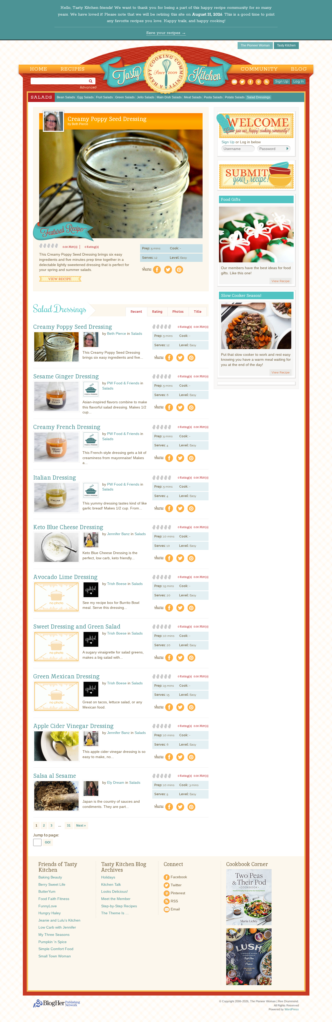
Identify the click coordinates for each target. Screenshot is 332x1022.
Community (259, 69)
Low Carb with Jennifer (57, 927)
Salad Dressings (258, 97)
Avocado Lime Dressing (65, 577)
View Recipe (60, 279)
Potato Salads (235, 97)
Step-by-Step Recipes (119, 906)
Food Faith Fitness (53, 899)
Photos (178, 312)
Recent (136, 312)
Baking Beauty (50, 877)
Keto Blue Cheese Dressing (68, 527)
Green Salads (125, 97)
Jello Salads (145, 97)
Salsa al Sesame (54, 776)
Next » (81, 825)
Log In (298, 81)
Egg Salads (85, 97)
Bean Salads (66, 97)
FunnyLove (47, 906)
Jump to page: (46, 835)
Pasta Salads (213, 97)
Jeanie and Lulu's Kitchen (59, 920)
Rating (157, 312)
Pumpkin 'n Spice (52, 942)
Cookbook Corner (247, 864)
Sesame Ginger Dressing (66, 376)
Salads (41, 97)
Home (38, 69)
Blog (299, 69)
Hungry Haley (49, 913)
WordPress (292, 1009)
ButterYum (47, 891)
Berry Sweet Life (51, 884)
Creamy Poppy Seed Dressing (107, 119)
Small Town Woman (54, 956)
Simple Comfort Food (55, 949)
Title (198, 312)
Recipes (72, 69)
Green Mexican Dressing (66, 676)
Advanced (88, 87)
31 (69, 825)
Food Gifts (230, 199)
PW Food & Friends (123, 383)
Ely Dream (115, 782)
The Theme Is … (115, 913)
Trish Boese (117, 584)
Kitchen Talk (111, 884)
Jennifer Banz (118, 534)
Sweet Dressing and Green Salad (76, 627)
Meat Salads (193, 97)
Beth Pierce (80, 124)
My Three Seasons (54, 934)
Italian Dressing (54, 478)
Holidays (108, 877)
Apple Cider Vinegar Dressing (73, 726)
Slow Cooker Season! (241, 295)
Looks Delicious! (114, 891)
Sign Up (281, 81)
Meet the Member (115, 899)
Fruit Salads (104, 97)
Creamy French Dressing (66, 427)
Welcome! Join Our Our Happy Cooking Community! (255, 125)
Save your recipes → (166, 32)
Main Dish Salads (169, 97)
